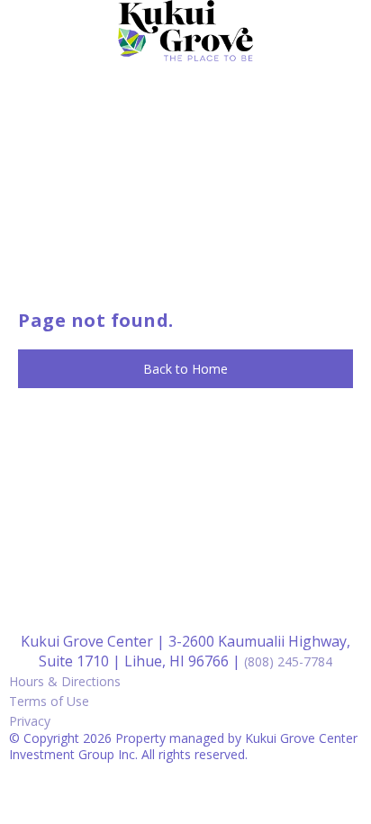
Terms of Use (49, 701)
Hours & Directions (65, 681)
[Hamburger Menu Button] (339, 39)
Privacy (29, 720)
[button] (185, 369)
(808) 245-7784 (288, 661)
